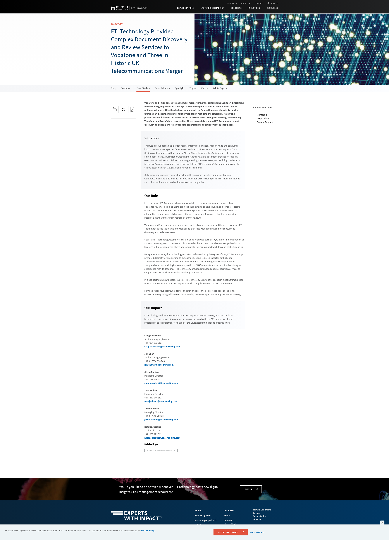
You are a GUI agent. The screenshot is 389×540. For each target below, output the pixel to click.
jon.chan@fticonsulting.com (159, 364)
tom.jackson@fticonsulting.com (160, 401)
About (244, 3)
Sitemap (257, 519)
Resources (272, 8)
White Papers (220, 88)
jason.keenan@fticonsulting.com (161, 419)
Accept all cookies (228, 532)
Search (274, 3)
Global (230, 3)
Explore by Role (185, 8)
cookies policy (147, 530)
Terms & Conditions (262, 509)
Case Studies (143, 88)
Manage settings (257, 532)
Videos (204, 88)
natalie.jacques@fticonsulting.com (162, 437)
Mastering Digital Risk (212, 8)
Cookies (256, 513)
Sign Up (248, 489)
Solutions (236, 8)
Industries (254, 8)
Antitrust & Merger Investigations (161, 450)
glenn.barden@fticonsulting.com (161, 382)
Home (197, 510)
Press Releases (162, 88)
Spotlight (179, 88)
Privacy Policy (259, 516)
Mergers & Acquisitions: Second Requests (265, 118)
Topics (192, 88)
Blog (113, 88)
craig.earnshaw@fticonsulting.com (162, 346)
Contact (259, 3)
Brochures (126, 88)
